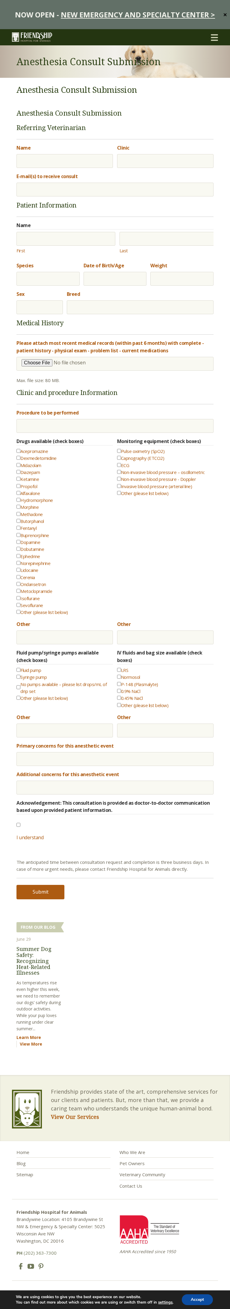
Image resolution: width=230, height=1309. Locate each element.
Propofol (28, 486)
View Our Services (75, 1116)
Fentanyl (28, 528)
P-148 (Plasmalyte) (139, 684)
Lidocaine (29, 570)
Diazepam (30, 472)
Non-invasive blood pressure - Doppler (158, 479)
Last (123, 251)
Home (22, 1152)
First (20, 251)
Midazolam (30, 465)
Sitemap (24, 1174)
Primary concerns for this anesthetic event (65, 746)
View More (31, 1044)
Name (23, 147)
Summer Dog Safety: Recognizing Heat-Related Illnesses (34, 960)
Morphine (29, 507)
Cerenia (27, 577)
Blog (21, 1163)
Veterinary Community (142, 1174)
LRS (124, 670)
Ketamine (29, 479)
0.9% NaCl (130, 691)
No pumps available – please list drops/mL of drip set (63, 687)
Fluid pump (30, 670)
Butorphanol (32, 521)
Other (23, 624)
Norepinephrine (35, 563)
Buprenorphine (34, 535)
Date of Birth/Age (104, 265)
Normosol (130, 677)
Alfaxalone (30, 493)
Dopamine (30, 542)
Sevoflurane (31, 605)
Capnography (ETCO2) (142, 458)
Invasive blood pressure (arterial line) (156, 486)
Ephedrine (30, 556)
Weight (158, 265)
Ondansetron (33, 584)
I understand (29, 837)
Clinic (123, 147)
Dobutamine (32, 549)
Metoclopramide (36, 591)
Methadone (31, 514)
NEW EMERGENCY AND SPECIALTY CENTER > (138, 15)
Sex (20, 294)
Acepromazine (34, 451)
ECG (125, 465)
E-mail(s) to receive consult (47, 176)
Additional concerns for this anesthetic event (67, 774)
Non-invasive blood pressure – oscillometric (163, 472)
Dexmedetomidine (38, 458)
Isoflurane (30, 598)
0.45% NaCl (132, 698)
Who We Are (132, 1152)
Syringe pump (33, 677)
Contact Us (130, 1186)
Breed (73, 294)
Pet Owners (132, 1163)
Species (25, 265)
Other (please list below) (44, 612)
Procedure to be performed (47, 412)
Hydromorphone (36, 500)
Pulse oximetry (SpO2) (143, 451)
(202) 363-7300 (36, 1253)
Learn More (28, 1037)
